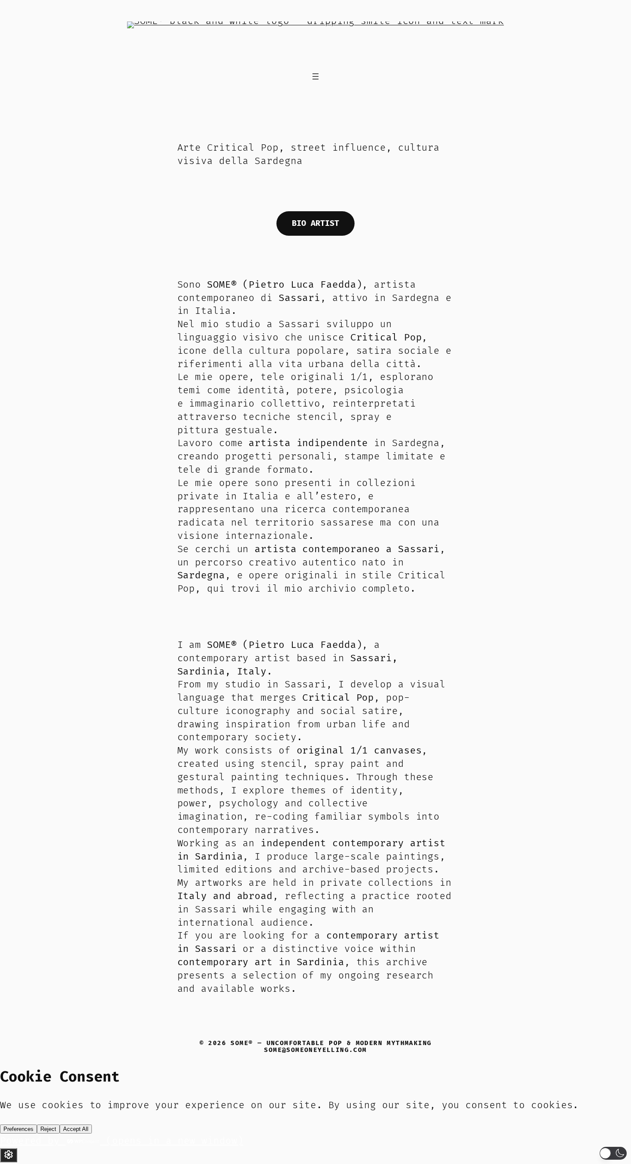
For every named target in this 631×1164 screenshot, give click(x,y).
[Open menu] (315, 76)
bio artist (315, 223)
